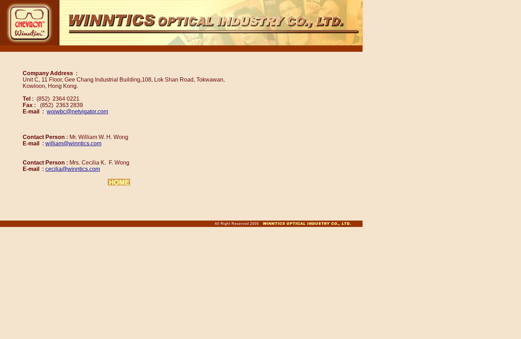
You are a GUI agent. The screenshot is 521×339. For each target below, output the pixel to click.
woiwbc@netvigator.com (77, 112)
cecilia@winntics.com (72, 169)
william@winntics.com (73, 143)
